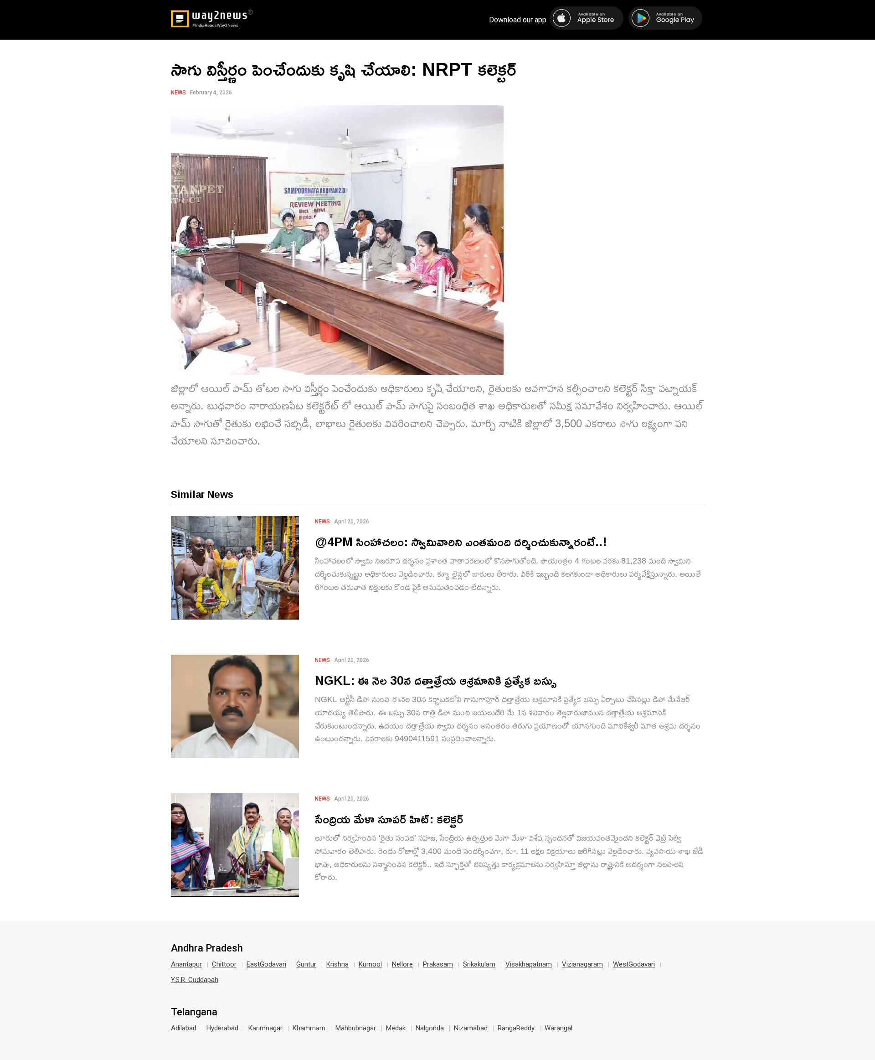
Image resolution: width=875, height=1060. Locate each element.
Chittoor (224, 964)
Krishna (337, 964)
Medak (396, 1028)
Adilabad (183, 1028)
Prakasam (438, 964)
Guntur (306, 964)
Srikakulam (479, 964)
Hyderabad (222, 1028)
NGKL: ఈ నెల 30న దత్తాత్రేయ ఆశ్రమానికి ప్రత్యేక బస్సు (436, 680)
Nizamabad (471, 1028)
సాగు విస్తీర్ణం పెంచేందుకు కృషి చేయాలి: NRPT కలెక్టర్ (343, 69)
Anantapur (186, 964)
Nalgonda (430, 1028)
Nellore (402, 964)
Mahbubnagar (355, 1028)
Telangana (194, 1012)
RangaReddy (516, 1028)
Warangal (558, 1028)
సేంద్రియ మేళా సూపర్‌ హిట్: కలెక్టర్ (389, 818)
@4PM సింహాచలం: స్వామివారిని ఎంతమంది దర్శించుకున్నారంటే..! (461, 541)
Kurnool (370, 964)
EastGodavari (266, 964)
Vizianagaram (582, 964)
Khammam (309, 1028)
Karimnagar (265, 1028)
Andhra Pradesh (207, 948)
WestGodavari (634, 964)
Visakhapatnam (528, 964)
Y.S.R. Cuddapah (194, 980)
